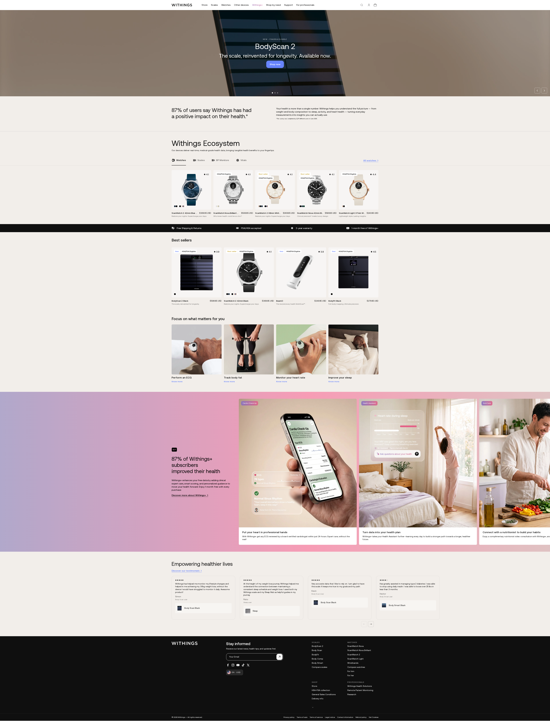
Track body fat (233, 377)
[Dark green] (304, 206)
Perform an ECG (182, 377)
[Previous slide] (537, 90)
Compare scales (319, 667)
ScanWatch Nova (355, 646)
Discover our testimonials (186, 570)
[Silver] (217, 206)
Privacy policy (288, 717)
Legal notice (330, 717)
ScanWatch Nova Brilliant (359, 650)
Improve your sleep (340, 377)
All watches (369, 160)
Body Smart (317, 663)
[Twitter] (248, 665)
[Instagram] (233, 665)
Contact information (345, 717)
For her (350, 675)
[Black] (177, 206)
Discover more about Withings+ (189, 495)
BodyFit (315, 654)
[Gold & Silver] (218, 206)
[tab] (272, 93)
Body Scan (317, 650)
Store (314, 686)
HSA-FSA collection (321, 690)
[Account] (369, 5)
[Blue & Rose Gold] (184, 206)
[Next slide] (544, 90)
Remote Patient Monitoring (360, 690)
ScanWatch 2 (353, 654)
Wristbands (352, 663)
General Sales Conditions (324, 694)
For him (350, 671)
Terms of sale (302, 717)
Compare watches (356, 667)
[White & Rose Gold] (182, 206)
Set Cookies (373, 717)
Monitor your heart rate (290, 377)
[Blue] (175, 206)
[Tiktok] (243, 665)
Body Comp (317, 659)
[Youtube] (238, 665)
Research (351, 694)
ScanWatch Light (355, 659)
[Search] (362, 5)
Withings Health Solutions (359, 686)
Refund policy (361, 717)
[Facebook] (228, 665)
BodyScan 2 (317, 646)
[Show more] (345, 707)
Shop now (275, 64)
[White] (178, 206)
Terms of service (316, 717)
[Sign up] (279, 657)
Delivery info (317, 698)
